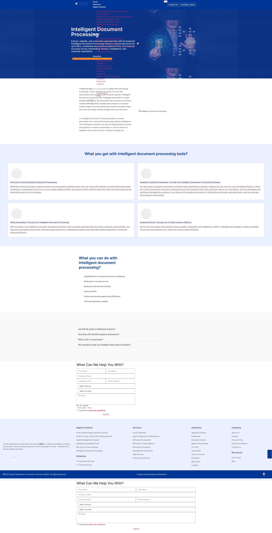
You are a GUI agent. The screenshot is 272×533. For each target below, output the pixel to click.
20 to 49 (81, 408)
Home (95, 2)
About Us (97, 4)
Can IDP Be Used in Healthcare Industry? (96, 329)
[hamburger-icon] (165, 1)
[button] (117, 329)
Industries (97, 56)
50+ (90, 408)
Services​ (96, 34)
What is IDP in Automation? (90, 339)
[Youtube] (16, 460)
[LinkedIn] (7, 460)
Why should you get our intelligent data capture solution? (104, 345)
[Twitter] (14, 460)
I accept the (92, 410)
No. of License (82, 405)
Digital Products (99, 7)
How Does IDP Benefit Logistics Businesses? (98, 334)
